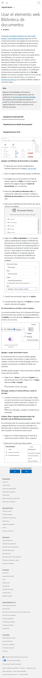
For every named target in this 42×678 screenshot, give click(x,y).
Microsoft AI (5, 573)
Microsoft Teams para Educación (10, 547)
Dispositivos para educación (9, 543)
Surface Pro (5, 482)
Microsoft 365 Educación (8, 550)
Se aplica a (6, 29)
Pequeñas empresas (7, 596)
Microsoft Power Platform (8, 622)
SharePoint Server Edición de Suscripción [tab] (17, 124)
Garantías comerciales (8, 531)
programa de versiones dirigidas (24, 97)
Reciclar (4, 527)
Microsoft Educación (7, 540)
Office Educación (6, 553)
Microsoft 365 (5, 495)
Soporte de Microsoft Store (9, 518)
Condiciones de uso (31, 668)
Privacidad (22, 668)
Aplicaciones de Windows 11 (9, 501)
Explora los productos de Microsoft (11, 498)
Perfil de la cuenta (6, 511)
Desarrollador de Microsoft (9, 605)
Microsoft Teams (6, 592)
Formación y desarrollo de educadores (11, 557)
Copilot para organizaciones (9, 488)
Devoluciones (5, 521)
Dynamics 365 (5, 583)
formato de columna (8, 79)
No (26, 471)
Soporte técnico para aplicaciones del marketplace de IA (16, 612)
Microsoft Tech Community (9, 615)
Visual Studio (5, 628)
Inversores (5, 651)
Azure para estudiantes (8, 563)
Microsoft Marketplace (8, 618)
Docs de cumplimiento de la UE (10, 674)
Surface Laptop (6, 485)
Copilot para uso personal (8, 492)
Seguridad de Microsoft (8, 576)
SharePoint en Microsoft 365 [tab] (13, 117)
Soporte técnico (7, 7)
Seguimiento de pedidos (8, 524)
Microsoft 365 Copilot (7, 589)
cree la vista (32, 168)
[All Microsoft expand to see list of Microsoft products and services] (2, 2)
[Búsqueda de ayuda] (7, 2)
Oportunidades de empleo (8, 638)
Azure (3, 579)
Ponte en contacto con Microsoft (10, 668)
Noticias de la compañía (8, 644)
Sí (15, 471)
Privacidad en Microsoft (8, 648)
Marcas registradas (7, 671)
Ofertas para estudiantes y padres (10, 560)
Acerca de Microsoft (7, 641)
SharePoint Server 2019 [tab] (11, 132)
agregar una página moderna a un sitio (16, 36)
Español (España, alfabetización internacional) (17, 657)
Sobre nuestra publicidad (19, 671)
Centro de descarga (7, 514)
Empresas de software (7, 625)
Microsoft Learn (6, 608)
